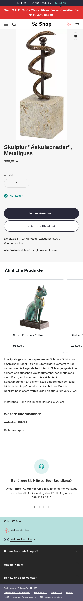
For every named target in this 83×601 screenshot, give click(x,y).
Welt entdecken (20, 530)
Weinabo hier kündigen (51, 597)
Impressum (56, 592)
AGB (6, 597)
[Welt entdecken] (6, 530)
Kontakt (69, 592)
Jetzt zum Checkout (41, 226)
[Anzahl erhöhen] (24, 183)
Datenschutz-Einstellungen (17, 592)
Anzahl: (8, 175)
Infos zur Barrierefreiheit (24, 597)
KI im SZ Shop (13, 521)
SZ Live (22, 3)
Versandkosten (48, 250)
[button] (4, 316)
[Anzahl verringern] (9, 183)
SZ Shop (60, 3)
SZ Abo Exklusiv (41, 3)
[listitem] (36, 316)
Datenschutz (40, 592)
